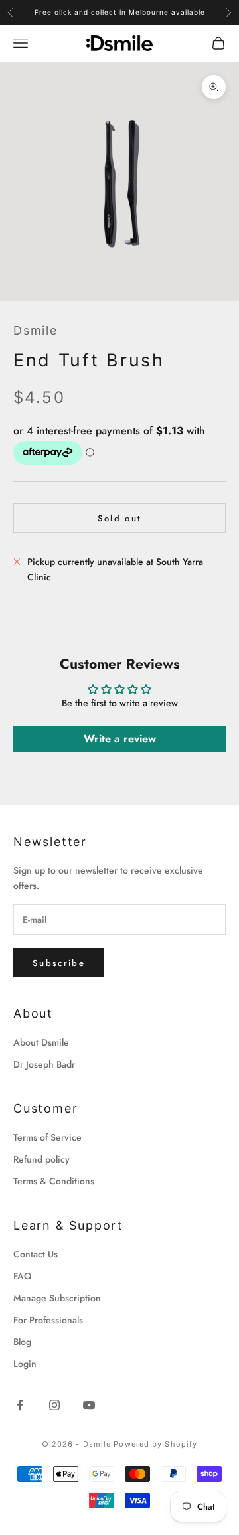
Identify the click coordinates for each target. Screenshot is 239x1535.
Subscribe (59, 963)
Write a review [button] (120, 738)
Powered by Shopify (155, 1444)
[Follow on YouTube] (89, 1405)
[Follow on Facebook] (20, 1405)
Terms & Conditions (53, 1181)
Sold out (120, 518)
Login (25, 1363)
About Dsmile (41, 1042)
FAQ (22, 1276)
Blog (22, 1341)
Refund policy (41, 1159)
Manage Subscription (57, 1298)
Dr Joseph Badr (44, 1064)
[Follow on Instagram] (54, 1405)
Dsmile (35, 330)
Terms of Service (47, 1137)
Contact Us (35, 1254)
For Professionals (48, 1320)
